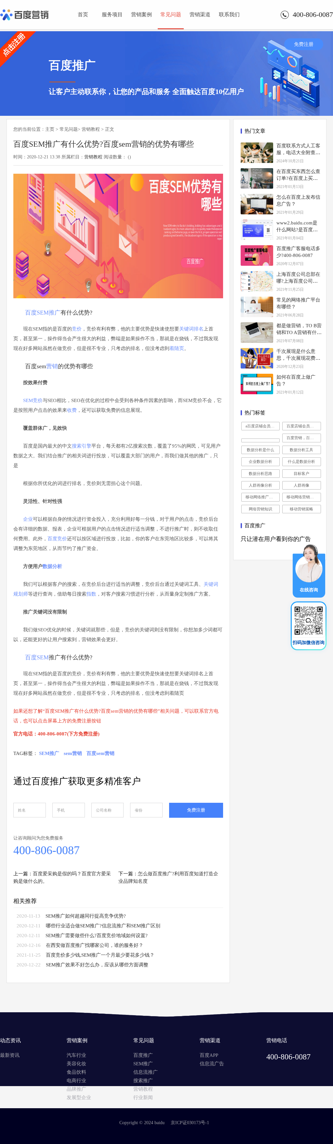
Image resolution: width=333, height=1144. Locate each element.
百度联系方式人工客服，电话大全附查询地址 (298, 152)
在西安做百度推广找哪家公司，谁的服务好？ (94, 945)
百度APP (209, 1055)
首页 (83, 14)
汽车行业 (76, 1055)
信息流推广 (145, 1072)
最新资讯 (10, 1055)
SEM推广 (143, 1063)
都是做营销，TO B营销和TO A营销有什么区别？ (299, 332)
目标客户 (301, 473)
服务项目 (112, 14)
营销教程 (91, 129)
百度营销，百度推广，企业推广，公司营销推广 (303, 438)
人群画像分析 (260, 485)
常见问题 (170, 14)
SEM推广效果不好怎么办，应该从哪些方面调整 (97, 964)
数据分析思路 (260, 473)
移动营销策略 (301, 509)
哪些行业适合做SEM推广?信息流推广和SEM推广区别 (103, 925)
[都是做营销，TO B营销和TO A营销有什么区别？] (257, 332)
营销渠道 (200, 14)
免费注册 (303, 44)
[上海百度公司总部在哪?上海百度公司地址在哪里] (257, 281)
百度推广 (143, 1055)
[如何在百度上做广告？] (257, 384)
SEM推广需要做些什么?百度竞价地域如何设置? (97, 935)
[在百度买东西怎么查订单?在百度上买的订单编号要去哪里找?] (257, 178)
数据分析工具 (301, 450)
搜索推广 (143, 1080)
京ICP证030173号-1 (190, 1122)
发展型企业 (79, 1097)
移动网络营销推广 (302, 497)
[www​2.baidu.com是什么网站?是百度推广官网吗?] (257, 230)
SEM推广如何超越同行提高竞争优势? (86, 916)
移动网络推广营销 (261, 497)
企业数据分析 (260, 461)
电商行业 (76, 1080)
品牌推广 (76, 1089)
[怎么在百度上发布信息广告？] (257, 204)
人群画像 (301, 485)
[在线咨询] (309, 596)
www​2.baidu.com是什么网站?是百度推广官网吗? (297, 229)
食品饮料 (76, 1072)
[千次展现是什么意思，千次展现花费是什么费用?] (257, 358)
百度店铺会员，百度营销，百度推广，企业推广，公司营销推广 (303, 426)
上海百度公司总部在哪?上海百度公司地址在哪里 (298, 281)
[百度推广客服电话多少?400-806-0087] (257, 255)
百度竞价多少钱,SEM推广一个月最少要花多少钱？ (100, 955)
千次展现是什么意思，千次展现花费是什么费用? (298, 358)
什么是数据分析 (301, 461)
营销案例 (141, 14)
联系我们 (229, 14)
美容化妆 (76, 1063)
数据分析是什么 (260, 450)
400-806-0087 (46, 850)
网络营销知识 (260, 509)
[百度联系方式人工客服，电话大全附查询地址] (257, 152)
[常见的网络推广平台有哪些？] (257, 307)
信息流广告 (212, 1063)
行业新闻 (143, 1097)
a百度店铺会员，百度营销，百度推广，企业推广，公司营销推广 (263, 426)
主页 (49, 129)
